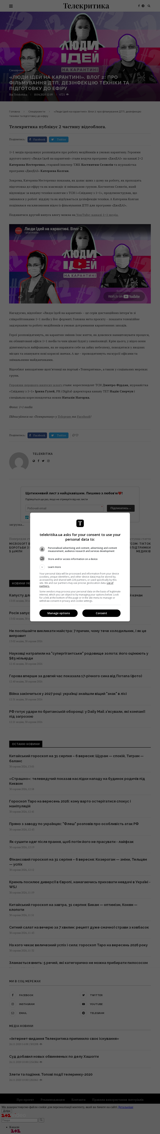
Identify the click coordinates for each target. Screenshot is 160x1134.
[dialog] (80, 567)
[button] (80, 567)
